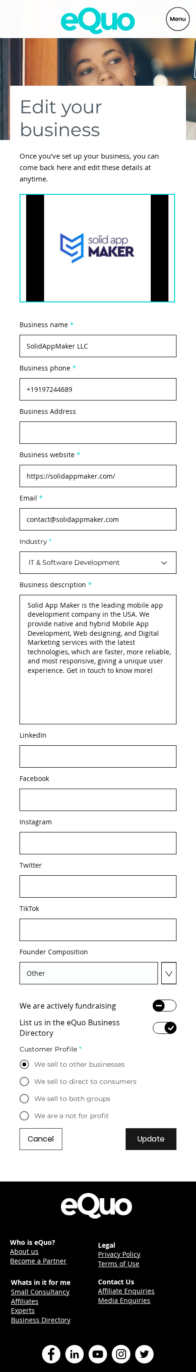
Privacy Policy (119, 1254)
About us (24, 1251)
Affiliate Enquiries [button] (126, 1290)
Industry (33, 541)
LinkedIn (33, 735)
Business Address (48, 411)
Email (28, 498)
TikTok (29, 908)
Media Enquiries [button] (124, 1300)
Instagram (36, 822)
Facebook (34, 778)
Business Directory (40, 1319)
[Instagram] (121, 1354)
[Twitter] (144, 1354)
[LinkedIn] (74, 1354)
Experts (23, 1310)
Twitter (31, 865)
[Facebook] (51, 1354)
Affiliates (25, 1301)
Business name (44, 324)
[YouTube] (97, 1354)
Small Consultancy (40, 1291)
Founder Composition (54, 952)
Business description (53, 584)
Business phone (45, 368)
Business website (47, 454)
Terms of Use (118, 1263)
